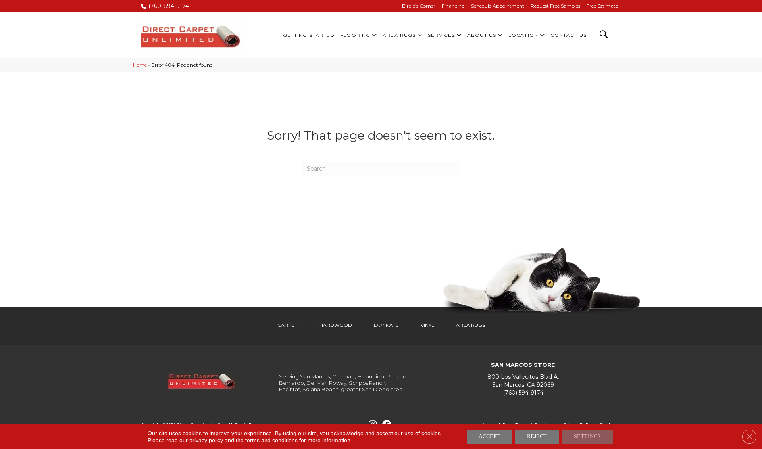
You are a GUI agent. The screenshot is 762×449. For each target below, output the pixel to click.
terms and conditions (271, 440)
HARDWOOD (335, 325)
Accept (489, 436)
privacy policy (206, 440)
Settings (587, 436)
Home (140, 65)
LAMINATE (386, 325)
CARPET (287, 325)
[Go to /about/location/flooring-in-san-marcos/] (523, 381)
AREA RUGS (470, 325)
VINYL (427, 325)
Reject (537, 436)
